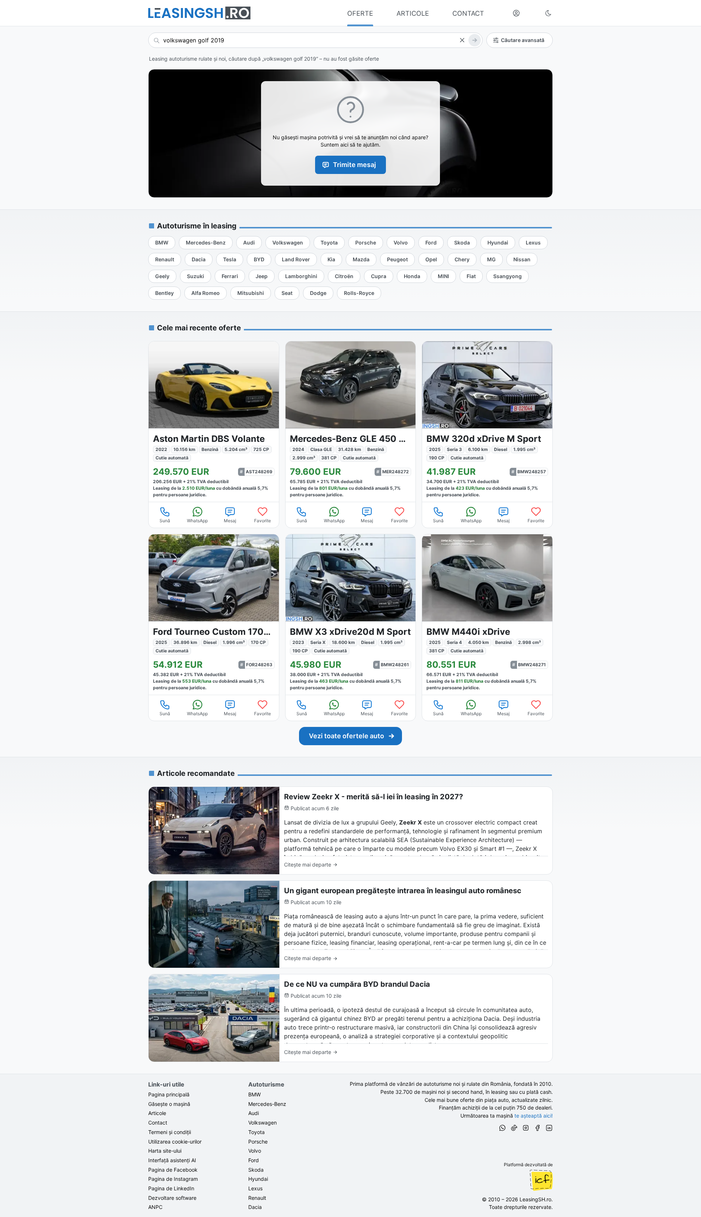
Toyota (256, 1132)
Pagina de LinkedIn (171, 1188)
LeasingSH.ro (535, 1199)
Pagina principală (168, 1094)
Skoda (256, 1170)
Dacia (255, 1207)
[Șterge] (462, 40)
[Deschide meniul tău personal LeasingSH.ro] (516, 13)
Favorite (262, 520)
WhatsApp (197, 520)
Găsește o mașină (169, 1104)
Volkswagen (262, 1122)
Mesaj (230, 520)
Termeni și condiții (169, 1132)
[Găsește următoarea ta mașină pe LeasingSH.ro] (199, 13)
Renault (257, 1198)
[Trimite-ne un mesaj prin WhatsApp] (502, 1129)
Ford (253, 1160)
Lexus (255, 1188)
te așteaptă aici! (533, 1115)
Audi (253, 1113)
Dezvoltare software (172, 1198)
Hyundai (258, 1179)
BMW (254, 1094)
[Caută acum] (474, 40)
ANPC (155, 1207)
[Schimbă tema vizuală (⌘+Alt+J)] (548, 13)
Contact (157, 1122)
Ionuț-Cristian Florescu (541, 1180)
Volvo (254, 1151)
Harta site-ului (164, 1151)
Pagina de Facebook (173, 1170)
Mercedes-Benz (267, 1104)
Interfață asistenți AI (172, 1160)
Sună (165, 520)
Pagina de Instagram (173, 1179)
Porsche (258, 1141)
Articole (157, 1113)
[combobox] (315, 40)
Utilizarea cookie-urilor (175, 1141)
